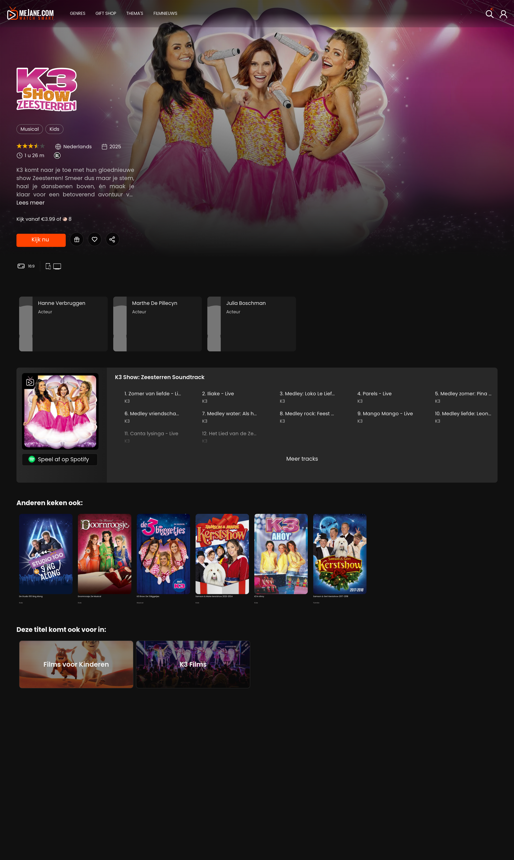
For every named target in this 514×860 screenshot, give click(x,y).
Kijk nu (40, 239)
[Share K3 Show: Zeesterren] (112, 239)
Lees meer (30, 202)
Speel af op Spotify (63, 459)
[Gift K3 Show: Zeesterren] (77, 239)
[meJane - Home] (30, 13)
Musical (29, 129)
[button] (77, 13)
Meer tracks (302, 459)
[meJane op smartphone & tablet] (49, 266)
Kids (54, 129)
